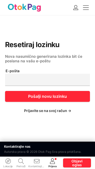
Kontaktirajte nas (17, 146)
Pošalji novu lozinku (47, 96)
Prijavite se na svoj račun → (47, 110)
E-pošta (13, 71)
